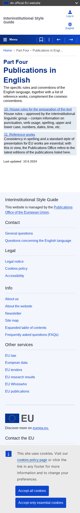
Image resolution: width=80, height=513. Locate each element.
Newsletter (13, 313)
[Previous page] (59, 39)
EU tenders (13, 370)
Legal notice (14, 261)
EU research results (20, 377)
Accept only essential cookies (40, 502)
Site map (12, 320)
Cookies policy (16, 268)
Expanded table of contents (25, 328)
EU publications (17, 391)
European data (16, 362)
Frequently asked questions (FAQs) (31, 335)
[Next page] (71, 39)
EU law (10, 355)
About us (12, 299)
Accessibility (14, 276)
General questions (19, 233)
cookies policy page (32, 460)
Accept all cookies (32, 491)
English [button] (69, 28)
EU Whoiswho (16, 384)
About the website (18, 306)
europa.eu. (41, 428)
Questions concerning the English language (38, 240)
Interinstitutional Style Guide (23, 20)
